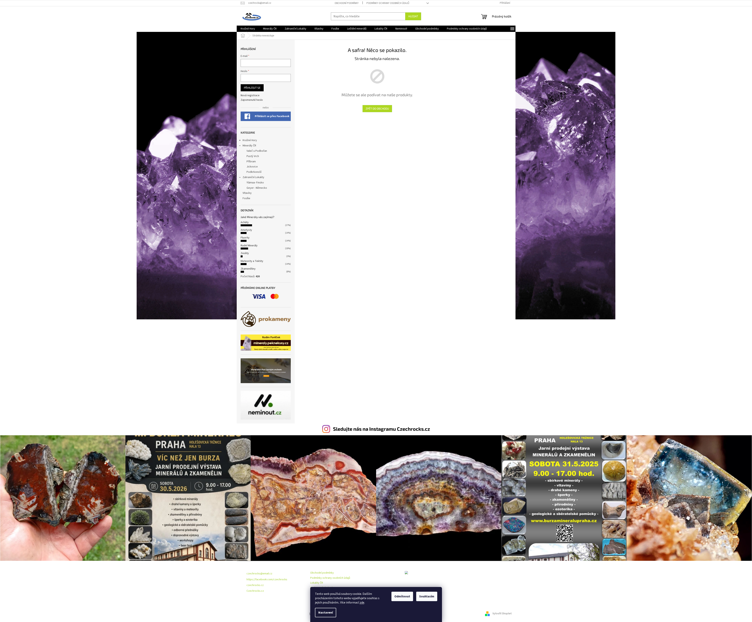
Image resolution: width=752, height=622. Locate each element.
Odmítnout (402, 596)
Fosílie (246, 198)
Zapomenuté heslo (252, 100)
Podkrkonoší (254, 172)
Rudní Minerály (249, 246)
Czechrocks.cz (255, 591)
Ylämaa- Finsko (255, 183)
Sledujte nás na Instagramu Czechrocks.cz (381, 429)
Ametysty (246, 230)
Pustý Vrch (253, 156)
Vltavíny (247, 193)
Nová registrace (250, 95)
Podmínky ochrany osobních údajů (387, 3)
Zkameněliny (248, 269)
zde (362, 602)
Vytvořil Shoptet (502, 614)
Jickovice (252, 167)
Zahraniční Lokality (253, 177)
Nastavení (325, 612)
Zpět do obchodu (377, 108)
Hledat (413, 16)
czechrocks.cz (255, 585)
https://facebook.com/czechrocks (267, 579)
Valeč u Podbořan (257, 151)
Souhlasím (426, 596)
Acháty (245, 222)
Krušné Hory (250, 140)
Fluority (245, 238)
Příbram (251, 162)
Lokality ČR (316, 583)
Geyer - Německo (257, 188)
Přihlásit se (252, 87)
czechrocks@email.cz (259, 574)
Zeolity (245, 253)
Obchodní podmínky (347, 3)
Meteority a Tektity (252, 261)
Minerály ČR (249, 146)
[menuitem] (248, 29)
